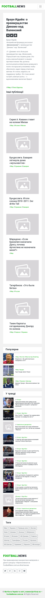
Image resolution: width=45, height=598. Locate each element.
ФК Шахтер (8, 544)
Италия (17, 125)
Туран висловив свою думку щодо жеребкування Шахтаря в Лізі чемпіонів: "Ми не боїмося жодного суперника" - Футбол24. (27, 404)
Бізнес (18, 496)
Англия (22, 357)
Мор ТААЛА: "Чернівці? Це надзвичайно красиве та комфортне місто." (27, 416)
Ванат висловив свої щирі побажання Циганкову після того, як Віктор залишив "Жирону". (27, 428)
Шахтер (6, 540)
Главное (17, 332)
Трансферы (16, 540)
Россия (17, 291)
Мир (9, 87)
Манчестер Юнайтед (32, 357)
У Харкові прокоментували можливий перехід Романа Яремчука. (26, 440)
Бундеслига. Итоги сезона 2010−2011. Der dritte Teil (21, 201)
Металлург (36, 544)
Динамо (13, 532)
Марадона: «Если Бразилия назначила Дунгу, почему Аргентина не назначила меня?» (22, 244)
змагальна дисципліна (24, 424)
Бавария (26, 166)
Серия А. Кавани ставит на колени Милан (22, 121)
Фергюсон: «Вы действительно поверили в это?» (24, 359)
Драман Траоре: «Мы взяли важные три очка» (27, 383)
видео (22, 369)
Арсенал (33, 540)
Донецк (28, 381)
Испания (15, 536)
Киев (6, 532)
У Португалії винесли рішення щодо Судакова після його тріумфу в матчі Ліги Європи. (26, 464)
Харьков (27, 544)
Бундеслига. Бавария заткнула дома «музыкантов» (20, 160)
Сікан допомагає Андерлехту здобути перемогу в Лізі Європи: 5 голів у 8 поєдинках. (27, 476)
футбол (24, 413)
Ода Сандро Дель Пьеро (22, 372)
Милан (23, 125)
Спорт (19, 399)
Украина (24, 332)
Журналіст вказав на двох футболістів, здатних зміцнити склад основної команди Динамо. (27, 452)
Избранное (30, 532)
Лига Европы (17, 87)
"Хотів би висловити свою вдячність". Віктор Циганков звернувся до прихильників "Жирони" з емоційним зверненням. (27, 501)
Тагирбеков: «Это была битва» (21, 286)
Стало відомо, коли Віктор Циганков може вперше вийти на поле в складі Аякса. (26, 488)
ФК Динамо (24, 536)
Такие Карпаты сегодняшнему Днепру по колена (21, 326)
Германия (18, 166)
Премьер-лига (23, 528)
